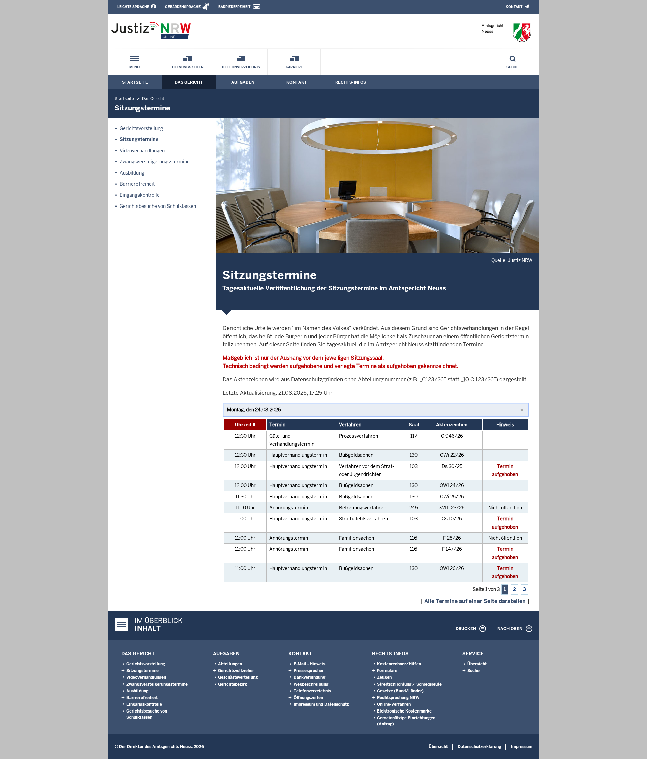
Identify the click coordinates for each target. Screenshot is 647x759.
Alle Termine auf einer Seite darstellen (475, 601)
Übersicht (477, 664)
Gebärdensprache (183, 7)
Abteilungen (230, 664)
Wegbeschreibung (311, 684)
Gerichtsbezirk (232, 684)
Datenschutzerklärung (479, 746)
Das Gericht (189, 82)
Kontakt (514, 7)
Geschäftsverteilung (238, 677)
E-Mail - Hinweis (309, 664)
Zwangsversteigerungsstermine (155, 162)
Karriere (294, 67)
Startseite (135, 82)
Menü (134, 67)
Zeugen (384, 677)
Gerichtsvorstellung (141, 128)
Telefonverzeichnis (240, 67)
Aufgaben (242, 82)
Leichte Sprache (133, 7)
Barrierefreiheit (234, 7)
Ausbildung (132, 173)
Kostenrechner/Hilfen (399, 664)
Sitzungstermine (139, 139)
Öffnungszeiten (188, 67)
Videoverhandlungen (142, 151)
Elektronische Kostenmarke (404, 711)
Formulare (387, 670)
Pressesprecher (309, 670)
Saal (414, 425)
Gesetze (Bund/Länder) (400, 691)
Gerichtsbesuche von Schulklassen (158, 206)
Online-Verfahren (394, 704)
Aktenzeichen (452, 425)
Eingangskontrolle (140, 195)
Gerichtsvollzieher (236, 670)
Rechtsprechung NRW (398, 697)
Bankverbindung (309, 677)
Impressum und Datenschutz (321, 704)
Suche (512, 67)
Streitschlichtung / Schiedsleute (409, 684)
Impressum (521, 746)
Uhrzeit (243, 425)
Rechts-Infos (350, 82)
